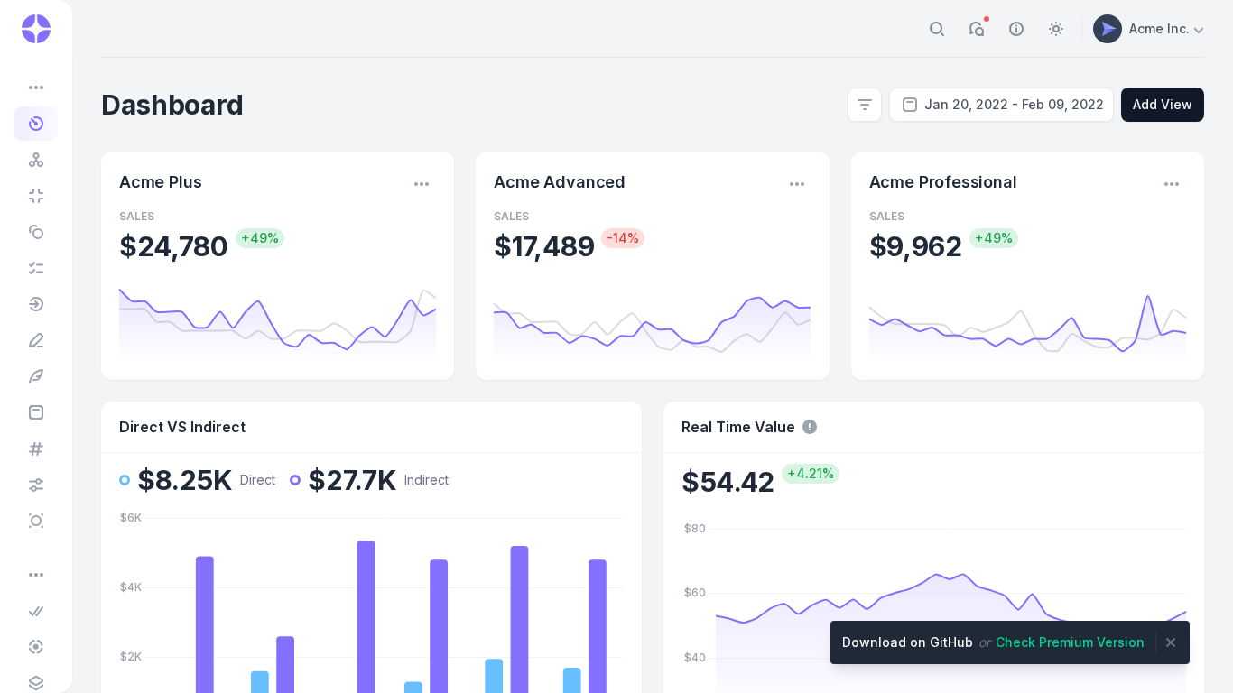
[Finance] (38, 232)
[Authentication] (38, 611)
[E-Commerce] (38, 160)
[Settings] (38, 484)
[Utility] (38, 521)
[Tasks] (38, 304)
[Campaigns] (38, 448)
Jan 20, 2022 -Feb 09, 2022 (1014, 104)
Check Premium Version (1070, 642)
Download (907, 642)
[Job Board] (38, 268)
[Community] (38, 196)
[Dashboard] (38, 124)
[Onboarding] (38, 647)
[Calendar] (38, 412)
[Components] (38, 683)
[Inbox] (38, 376)
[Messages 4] (38, 340)
